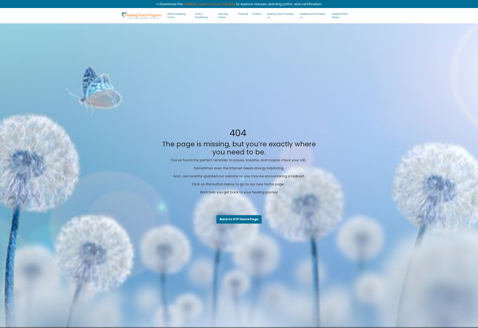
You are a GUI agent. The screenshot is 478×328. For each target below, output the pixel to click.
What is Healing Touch (176, 15)
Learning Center (223, 15)
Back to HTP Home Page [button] (239, 219)
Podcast (243, 13)
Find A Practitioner (201, 15)
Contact (256, 13)
